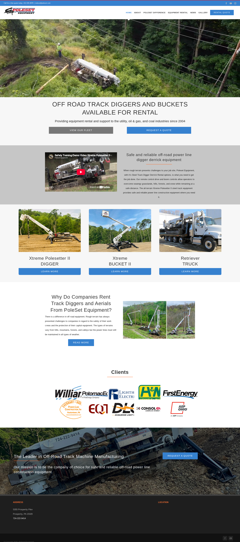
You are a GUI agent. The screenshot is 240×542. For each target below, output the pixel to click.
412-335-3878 (28, 3)
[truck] (190, 210)
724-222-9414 (19, 518)
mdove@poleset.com (42, 3)
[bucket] (120, 210)
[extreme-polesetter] (50, 210)
